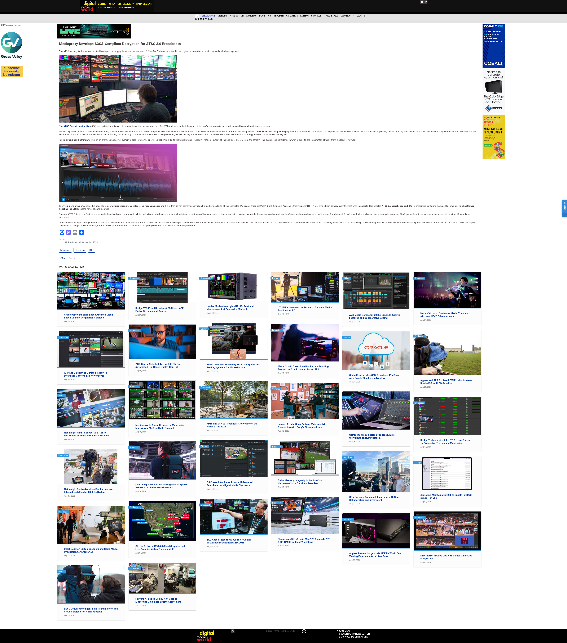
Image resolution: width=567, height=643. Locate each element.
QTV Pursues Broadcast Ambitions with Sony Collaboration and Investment (374, 498)
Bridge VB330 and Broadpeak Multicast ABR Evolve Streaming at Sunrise (159, 310)
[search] (364, 16)
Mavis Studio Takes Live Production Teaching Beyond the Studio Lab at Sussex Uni (303, 368)
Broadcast (65, 250)
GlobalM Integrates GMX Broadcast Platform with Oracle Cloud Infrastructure (374, 377)
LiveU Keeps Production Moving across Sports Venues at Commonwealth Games (161, 486)
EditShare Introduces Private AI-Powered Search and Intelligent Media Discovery (229, 484)
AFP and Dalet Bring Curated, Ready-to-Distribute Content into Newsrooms (86, 374)
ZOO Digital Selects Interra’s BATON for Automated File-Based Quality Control (157, 365)
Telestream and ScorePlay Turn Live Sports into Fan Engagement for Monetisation (233, 366)
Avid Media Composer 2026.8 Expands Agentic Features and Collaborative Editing (374, 316)
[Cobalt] (494, 46)
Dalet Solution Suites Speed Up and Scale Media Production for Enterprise (91, 550)
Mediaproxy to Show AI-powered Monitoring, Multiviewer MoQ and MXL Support (160, 427)
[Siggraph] (494, 136)
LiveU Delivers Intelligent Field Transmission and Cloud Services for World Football (91, 610)
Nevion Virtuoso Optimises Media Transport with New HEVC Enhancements (444, 315)
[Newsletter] (12, 71)
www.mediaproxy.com (184, 225)
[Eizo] (494, 91)
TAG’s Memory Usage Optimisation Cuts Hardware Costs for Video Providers (300, 482)
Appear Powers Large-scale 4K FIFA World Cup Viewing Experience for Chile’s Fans (375, 555)
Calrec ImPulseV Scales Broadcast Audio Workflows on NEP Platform (372, 436)
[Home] (197, 16)
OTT (91, 250)
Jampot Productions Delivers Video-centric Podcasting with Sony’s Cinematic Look (302, 426)
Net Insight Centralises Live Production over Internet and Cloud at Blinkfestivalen (89, 491)
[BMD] (94, 31)
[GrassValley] (12, 45)
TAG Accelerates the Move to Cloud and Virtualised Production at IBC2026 (229, 541)
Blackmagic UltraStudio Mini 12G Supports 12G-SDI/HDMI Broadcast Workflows (304, 540)
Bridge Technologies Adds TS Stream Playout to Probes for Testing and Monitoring (445, 442)
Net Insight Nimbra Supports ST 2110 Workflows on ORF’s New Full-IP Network (86, 434)
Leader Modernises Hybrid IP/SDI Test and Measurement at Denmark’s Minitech (230, 308)
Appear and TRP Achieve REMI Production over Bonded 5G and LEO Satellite (446, 382)
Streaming (80, 250)
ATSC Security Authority (76, 126)
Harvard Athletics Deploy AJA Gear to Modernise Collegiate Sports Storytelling (158, 600)
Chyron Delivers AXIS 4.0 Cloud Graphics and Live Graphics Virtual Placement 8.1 (160, 548)
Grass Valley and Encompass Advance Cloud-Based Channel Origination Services (89, 316)
